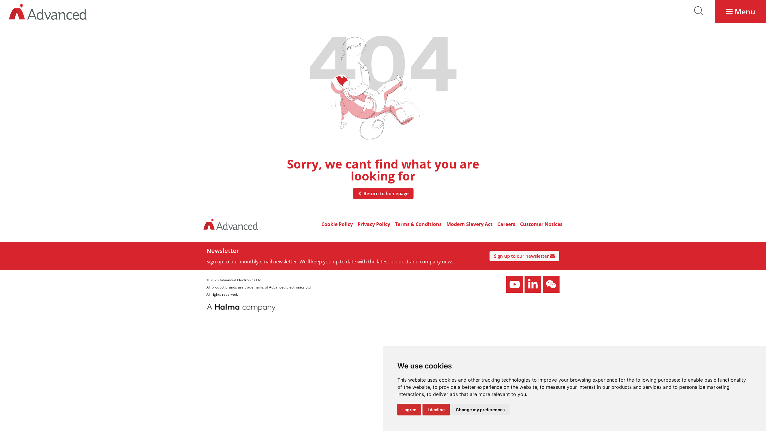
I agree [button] (409, 409)
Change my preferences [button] (480, 409)
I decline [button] (436, 409)
